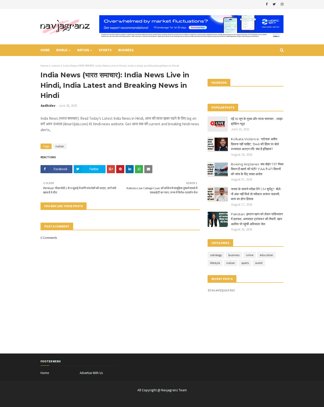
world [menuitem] (62, 50)
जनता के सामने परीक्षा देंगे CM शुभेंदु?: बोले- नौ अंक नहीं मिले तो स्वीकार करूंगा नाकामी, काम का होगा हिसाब (256, 194)
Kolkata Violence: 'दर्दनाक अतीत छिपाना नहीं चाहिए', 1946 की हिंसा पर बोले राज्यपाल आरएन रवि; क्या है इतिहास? (255, 144)
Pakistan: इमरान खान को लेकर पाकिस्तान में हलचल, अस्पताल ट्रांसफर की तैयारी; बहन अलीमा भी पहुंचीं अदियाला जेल (257, 219)
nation (55, 65)
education (266, 255)
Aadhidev (48, 105)
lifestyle (215, 263)
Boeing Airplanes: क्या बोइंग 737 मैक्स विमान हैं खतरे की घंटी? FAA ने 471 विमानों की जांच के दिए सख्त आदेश (257, 169)
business (233, 255)
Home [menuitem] (45, 50)
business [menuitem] (126, 50)
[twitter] (274, 4)
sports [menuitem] (105, 50)
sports (245, 263)
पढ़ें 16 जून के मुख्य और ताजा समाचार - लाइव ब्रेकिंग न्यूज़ (256, 121)
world (258, 263)
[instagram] (281, 4)
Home (44, 65)
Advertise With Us (91, 373)
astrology (216, 255)
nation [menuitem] (83, 50)
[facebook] (267, 4)
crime (249, 255)
